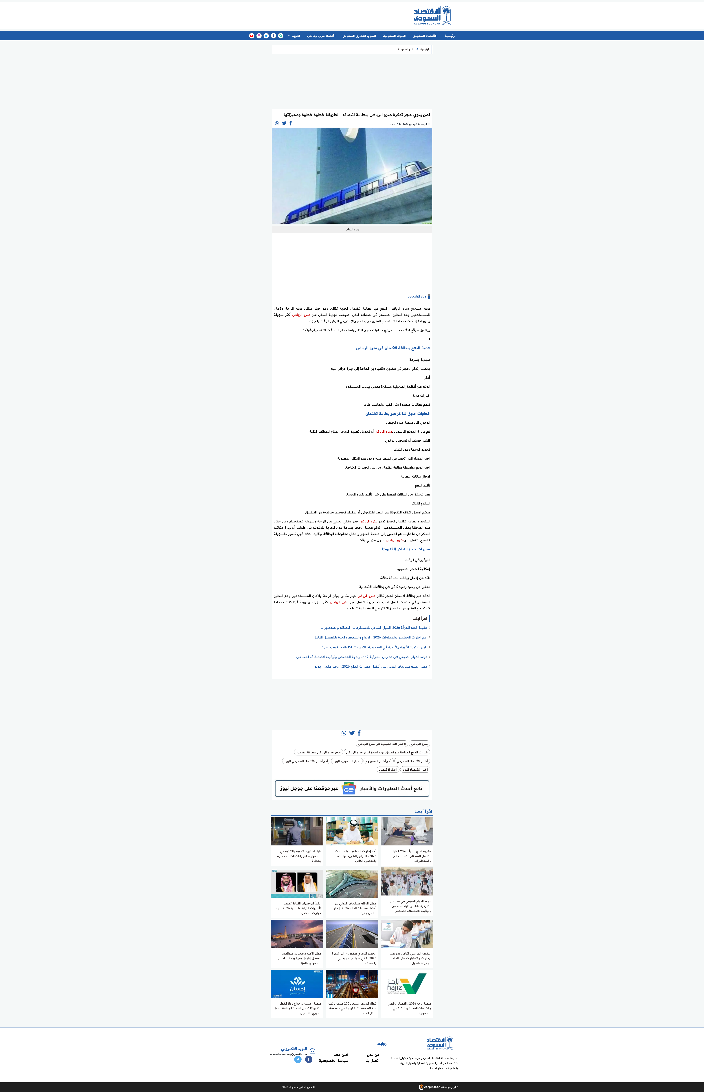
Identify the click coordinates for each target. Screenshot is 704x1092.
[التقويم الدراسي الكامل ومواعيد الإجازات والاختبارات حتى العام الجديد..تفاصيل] (407, 933)
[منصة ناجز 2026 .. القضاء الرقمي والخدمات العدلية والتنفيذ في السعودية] (407, 983)
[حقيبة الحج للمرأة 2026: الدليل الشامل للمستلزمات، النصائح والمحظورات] (407, 831)
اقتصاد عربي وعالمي (321, 36)
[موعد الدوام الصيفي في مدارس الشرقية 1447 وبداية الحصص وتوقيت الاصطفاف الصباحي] (407, 881)
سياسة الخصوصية (333, 1060)
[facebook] (273, 35)
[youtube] (251, 35)
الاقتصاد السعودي (425, 36)
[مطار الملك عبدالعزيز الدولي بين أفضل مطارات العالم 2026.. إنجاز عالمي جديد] (352, 883)
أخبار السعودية (406, 49)
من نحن (373, 1055)
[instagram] (259, 35)
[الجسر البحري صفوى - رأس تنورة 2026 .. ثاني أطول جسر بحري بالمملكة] (352, 933)
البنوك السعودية (394, 36)
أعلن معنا (341, 1055)
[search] (280, 35)
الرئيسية (450, 36)
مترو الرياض (301, 315)
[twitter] (266, 35)
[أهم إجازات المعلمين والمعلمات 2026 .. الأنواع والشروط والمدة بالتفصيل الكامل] (352, 831)
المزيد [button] (295, 36)
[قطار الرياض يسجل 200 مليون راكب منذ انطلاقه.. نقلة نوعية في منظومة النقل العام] (352, 983)
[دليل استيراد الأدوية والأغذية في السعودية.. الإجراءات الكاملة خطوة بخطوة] (297, 831)
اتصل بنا (372, 1060)
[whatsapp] (277, 123)
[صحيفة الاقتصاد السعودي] (432, 15)
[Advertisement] (338, 14)
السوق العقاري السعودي (359, 36)
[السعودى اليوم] (439, 1042)
